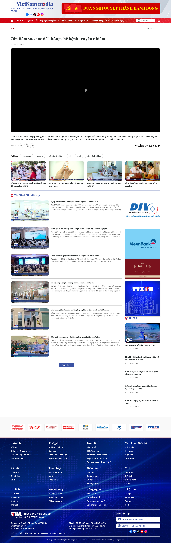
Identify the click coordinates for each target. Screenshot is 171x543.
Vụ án (51, 476)
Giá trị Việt (129, 447)
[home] (12, 20)
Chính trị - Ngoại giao (20, 451)
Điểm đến (15, 494)
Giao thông (15, 476)
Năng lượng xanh (56, 497)
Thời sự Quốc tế (56, 447)
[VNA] (27, 14)
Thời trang (129, 458)
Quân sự (52, 451)
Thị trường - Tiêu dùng (97, 458)
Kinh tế (91, 443)
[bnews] (68, 427)
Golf (127, 505)
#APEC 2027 (67, 21)
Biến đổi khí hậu (56, 494)
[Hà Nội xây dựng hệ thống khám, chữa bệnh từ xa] (30, 292)
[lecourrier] (18, 427)
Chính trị (16, 443)
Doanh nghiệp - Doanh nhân (99, 462)
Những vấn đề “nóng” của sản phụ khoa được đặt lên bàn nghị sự (79, 228)
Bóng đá (128, 494)
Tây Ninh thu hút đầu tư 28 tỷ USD (140, 345)
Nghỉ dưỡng (16, 497)
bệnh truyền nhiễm (56, 156)
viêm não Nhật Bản (94, 156)
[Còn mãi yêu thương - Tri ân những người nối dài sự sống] (30, 346)
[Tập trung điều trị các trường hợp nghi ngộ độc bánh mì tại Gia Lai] (30, 319)
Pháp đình (53, 480)
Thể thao (131, 489)
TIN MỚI (19, 21)
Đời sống (15, 472)
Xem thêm (66, 365)
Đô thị (13, 480)
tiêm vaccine (26, 156)
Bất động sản (93, 451)
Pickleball (129, 497)
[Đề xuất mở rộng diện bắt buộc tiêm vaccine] (142, 171)
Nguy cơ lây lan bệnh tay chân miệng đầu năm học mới (74, 201)
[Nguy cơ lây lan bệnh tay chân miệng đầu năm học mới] (30, 210)
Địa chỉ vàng (130, 480)
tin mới (133, 318)
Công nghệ (94, 489)
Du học (90, 480)
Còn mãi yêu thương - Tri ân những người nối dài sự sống (75, 337)
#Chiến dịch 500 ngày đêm (117, 21)
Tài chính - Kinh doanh (97, 455)
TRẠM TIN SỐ (31, 21)
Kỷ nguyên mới (17, 458)
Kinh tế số (91, 447)
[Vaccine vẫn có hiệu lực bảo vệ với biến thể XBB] (104, 171)
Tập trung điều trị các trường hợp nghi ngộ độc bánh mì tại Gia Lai (80, 310)
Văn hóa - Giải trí (136, 443)
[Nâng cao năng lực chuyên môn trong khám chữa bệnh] (30, 265)
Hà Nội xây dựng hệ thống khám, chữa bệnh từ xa (72, 282)
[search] (138, 20)
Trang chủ (150, 28)
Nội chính (15, 447)
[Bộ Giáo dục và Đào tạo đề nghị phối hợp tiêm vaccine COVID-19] (28, 171)
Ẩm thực (14, 501)
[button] (141, 314)
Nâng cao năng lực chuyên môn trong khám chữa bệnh (75, 255)
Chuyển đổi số (93, 497)
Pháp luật (55, 468)
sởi (70, 156)
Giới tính (128, 476)
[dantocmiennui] (102, 427)
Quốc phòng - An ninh (21, 455)
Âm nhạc (129, 451)
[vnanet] (136, 427)
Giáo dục (92, 468)
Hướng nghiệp (93, 483)
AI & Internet (92, 494)
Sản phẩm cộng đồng (96, 505)
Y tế (12, 28)
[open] (159, 20)
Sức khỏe (129, 472)
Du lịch (15, 489)
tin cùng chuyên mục (27, 195)
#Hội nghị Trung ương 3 (49, 21)
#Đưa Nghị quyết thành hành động (89, 21)
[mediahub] (119, 427)
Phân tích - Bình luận (58, 455)
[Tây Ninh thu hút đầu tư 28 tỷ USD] (142, 333)
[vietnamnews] (85, 427)
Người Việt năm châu (58, 458)
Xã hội (15, 468)
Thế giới (54, 443)
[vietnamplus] (35, 427)
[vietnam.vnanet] (52, 427)
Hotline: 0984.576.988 (132, 519)
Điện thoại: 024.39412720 (133, 526)
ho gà (79, 156)
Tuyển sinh (92, 476)
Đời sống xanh (55, 501)
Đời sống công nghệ (96, 501)
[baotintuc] (153, 427)
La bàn (128, 483)
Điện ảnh (129, 455)
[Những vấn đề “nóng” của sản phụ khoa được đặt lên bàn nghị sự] (30, 238)
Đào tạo (90, 472)
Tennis (128, 501)
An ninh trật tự (55, 472)
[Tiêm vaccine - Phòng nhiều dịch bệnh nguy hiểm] (66, 171)
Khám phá (15, 505)
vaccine (40, 156)
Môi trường (56, 489)
